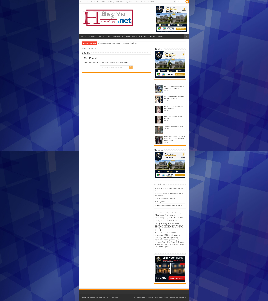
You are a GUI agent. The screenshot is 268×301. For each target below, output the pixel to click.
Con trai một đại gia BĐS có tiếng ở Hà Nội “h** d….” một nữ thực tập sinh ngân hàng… (174, 138)
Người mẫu (159, 240)
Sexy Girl (175, 242)
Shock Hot (101, 36)
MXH (156, 237)
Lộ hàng (167, 235)
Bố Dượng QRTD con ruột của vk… (165, 202)
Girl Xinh (92, 36)
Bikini (164, 213)
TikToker (181, 244)
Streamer (157, 244)
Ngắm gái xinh (169, 240)
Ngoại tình (164, 237)
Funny (166, 218)
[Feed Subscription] (150, 52)
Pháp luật (161, 36)
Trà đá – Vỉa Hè (120, 2)
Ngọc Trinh (178, 240)
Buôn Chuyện (143, 36)
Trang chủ (82, 2)
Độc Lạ (128, 36)
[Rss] (174, 2)
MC (179, 235)
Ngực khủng (174, 238)
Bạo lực (169, 213)
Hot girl (158, 223)
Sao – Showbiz (91, 2)
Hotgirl (166, 223)
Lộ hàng (174, 235)
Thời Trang (111, 2)
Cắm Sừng (164, 215)
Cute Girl (174, 213)
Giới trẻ (172, 217)
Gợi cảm (177, 221)
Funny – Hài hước (118, 36)
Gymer (180, 217)
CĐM (157, 215)
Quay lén (165, 242)
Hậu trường (157, 232)
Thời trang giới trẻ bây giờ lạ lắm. (173, 126)
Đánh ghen (164, 246)
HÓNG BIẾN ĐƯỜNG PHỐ (169, 228)
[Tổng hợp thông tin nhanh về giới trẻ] (107, 17)
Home (85, 48)
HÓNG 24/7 (139, 2)
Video (109, 36)
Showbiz (134, 36)
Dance (171, 215)
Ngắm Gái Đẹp (130, 2)
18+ (145, 2)
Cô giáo (180, 213)
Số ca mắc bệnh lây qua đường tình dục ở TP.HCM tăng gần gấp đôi (117, 43)
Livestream (159, 235)
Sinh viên (182, 242)
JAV (167, 233)
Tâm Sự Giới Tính (101, 2)
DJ (174, 215)
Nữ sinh (158, 242)
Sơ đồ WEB (151, 2)
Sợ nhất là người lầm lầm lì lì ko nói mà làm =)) (168, 205)
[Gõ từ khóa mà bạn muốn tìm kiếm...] (187, 1)
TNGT (156, 246)
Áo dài (160, 213)
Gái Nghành (159, 221)
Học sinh (163, 232)
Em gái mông (159, 218)
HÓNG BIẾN (174, 223)
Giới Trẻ (83, 36)
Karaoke (172, 233)
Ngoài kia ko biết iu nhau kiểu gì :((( (165, 198)
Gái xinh (169, 220)
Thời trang (175, 244)
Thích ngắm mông (166, 244)
